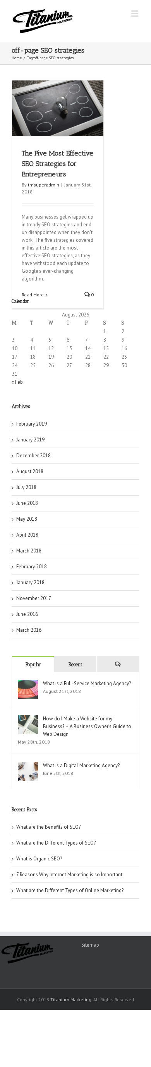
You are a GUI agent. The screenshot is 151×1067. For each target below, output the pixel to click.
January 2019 (30, 439)
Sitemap (90, 945)
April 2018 (27, 535)
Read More (33, 295)
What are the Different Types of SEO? (56, 843)
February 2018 (31, 566)
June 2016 (27, 614)
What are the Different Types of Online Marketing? (70, 890)
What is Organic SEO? (39, 858)
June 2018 (27, 503)
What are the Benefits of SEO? (48, 827)
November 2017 (33, 598)
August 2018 (29, 471)
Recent (75, 664)
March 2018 (28, 550)
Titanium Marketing (70, 999)
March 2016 (28, 630)
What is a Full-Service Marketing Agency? (87, 683)
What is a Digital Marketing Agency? (81, 765)
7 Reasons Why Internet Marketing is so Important (69, 874)
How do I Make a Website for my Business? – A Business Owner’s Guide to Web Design (87, 726)
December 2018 (33, 455)
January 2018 (30, 582)
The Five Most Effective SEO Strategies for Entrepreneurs (57, 163)
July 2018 (26, 487)
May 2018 (26, 519)
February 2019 (31, 424)
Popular (33, 664)
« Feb (17, 382)
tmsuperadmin (43, 185)
